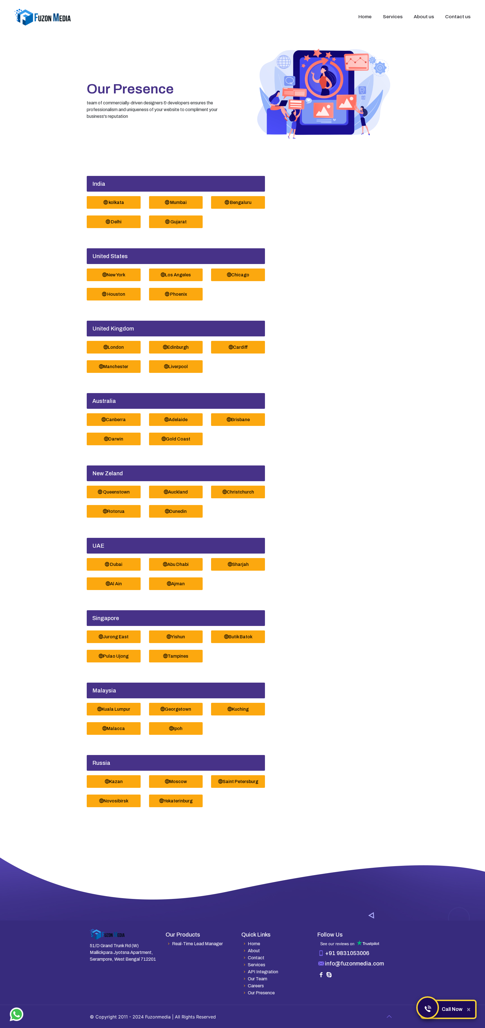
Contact (256, 957)
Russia (101, 763)
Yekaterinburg (178, 800)
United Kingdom (113, 328)
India (98, 184)
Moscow (178, 781)
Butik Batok (240, 636)
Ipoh (177, 728)
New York (116, 274)
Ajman (178, 583)
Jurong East (116, 636)
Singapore (105, 618)
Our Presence (261, 992)
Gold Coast (178, 439)
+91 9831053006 (347, 953)
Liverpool (178, 366)
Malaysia (104, 690)
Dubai (115, 564)
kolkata (116, 202)
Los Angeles (178, 274)
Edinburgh (178, 347)
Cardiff (240, 347)
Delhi (116, 221)
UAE (98, 546)
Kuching (240, 709)
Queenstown (116, 492)
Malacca (116, 728)
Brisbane (240, 419)
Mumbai (178, 202)
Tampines (178, 656)
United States (110, 256)
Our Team (257, 978)
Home (254, 943)
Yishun (178, 636)
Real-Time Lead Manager (197, 943)
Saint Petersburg (240, 781)
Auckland (178, 492)
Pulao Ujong (116, 656)
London (116, 347)
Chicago (240, 274)
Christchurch (240, 492)
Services (256, 964)
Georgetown (178, 709)
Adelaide (178, 419)
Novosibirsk (116, 800)
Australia (104, 401)
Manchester (115, 366)
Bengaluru (240, 202)
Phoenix (178, 294)
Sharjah (240, 564)
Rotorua (116, 511)
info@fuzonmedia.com (354, 963)
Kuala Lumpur (116, 709)
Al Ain (116, 583)
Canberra (116, 419)
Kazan (116, 781)
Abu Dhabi (178, 564)
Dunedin (178, 511)
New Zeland (107, 473)
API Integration (263, 971)
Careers (256, 985)
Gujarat (178, 221)
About (254, 950)
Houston (115, 294)
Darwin (115, 439)
